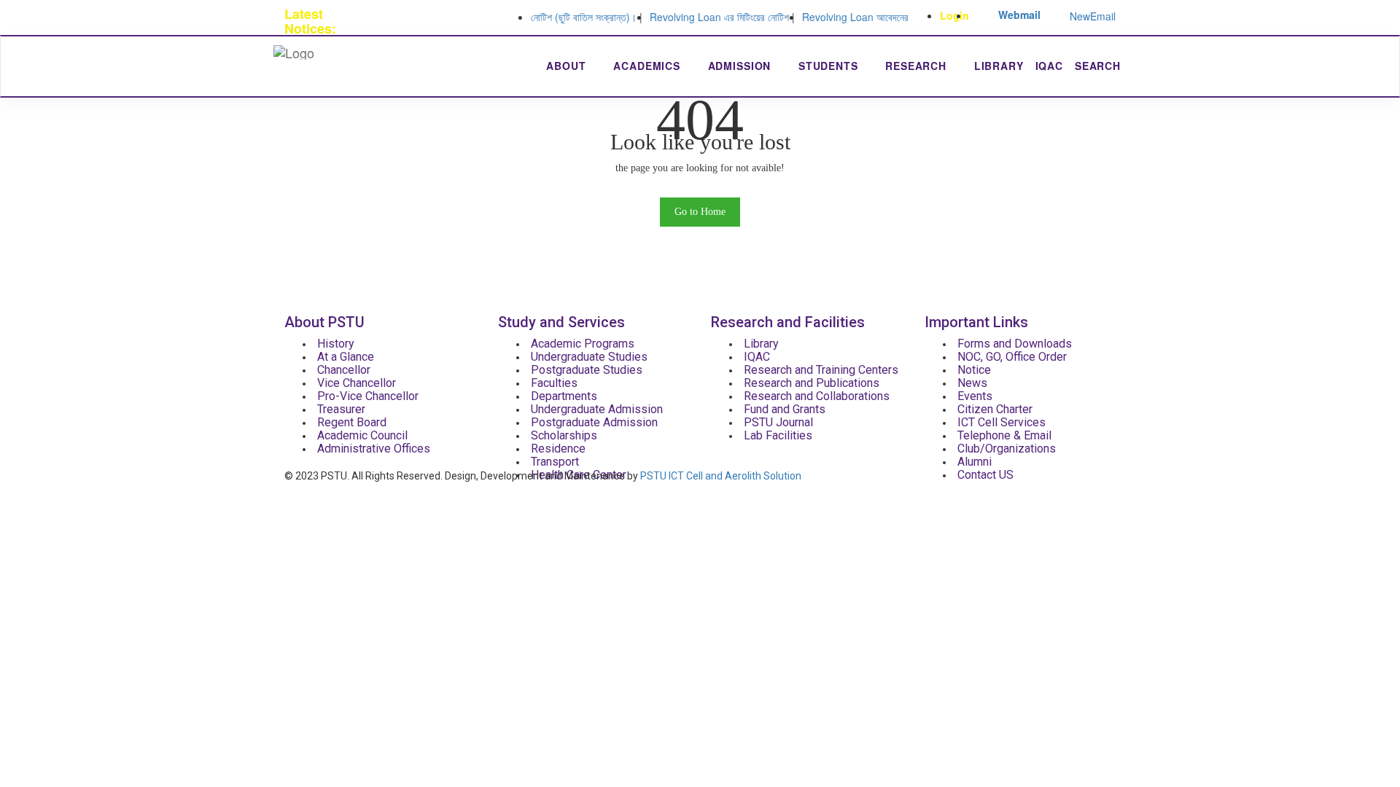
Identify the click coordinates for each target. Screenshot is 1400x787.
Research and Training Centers (821, 370)
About (567, 65)
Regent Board (351, 422)
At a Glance (345, 357)
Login (954, 15)
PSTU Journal (778, 422)
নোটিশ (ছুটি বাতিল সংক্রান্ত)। (571, 16)
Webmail (1019, 14)
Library (999, 65)
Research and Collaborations (817, 396)
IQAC (1049, 65)
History (335, 344)
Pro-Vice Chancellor (368, 396)
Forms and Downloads (1014, 344)
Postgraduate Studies (586, 370)
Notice (974, 370)
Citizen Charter (994, 409)
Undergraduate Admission (597, 409)
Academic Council (362, 435)
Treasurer (341, 409)
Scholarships (564, 435)
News (972, 383)
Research (917, 65)
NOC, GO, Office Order (1012, 357)
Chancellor (343, 370)
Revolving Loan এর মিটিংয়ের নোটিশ (707, 16)
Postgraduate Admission (594, 422)
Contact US (985, 475)
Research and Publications (811, 383)
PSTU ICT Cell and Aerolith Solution (720, 476)
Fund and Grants (784, 409)
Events (974, 396)
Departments (564, 396)
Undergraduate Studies (589, 357)
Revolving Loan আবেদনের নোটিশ (855, 16)
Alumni (974, 462)
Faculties (554, 383)
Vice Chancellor (356, 383)
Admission (741, 65)
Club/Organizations (1006, 448)
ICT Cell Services (1001, 422)
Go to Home (700, 211)
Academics (648, 65)
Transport (555, 462)
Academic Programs (582, 344)
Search (1098, 65)
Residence (558, 448)
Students (830, 65)
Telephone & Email (1004, 435)
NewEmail (1093, 16)
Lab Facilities (778, 435)
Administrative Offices (373, 448)
